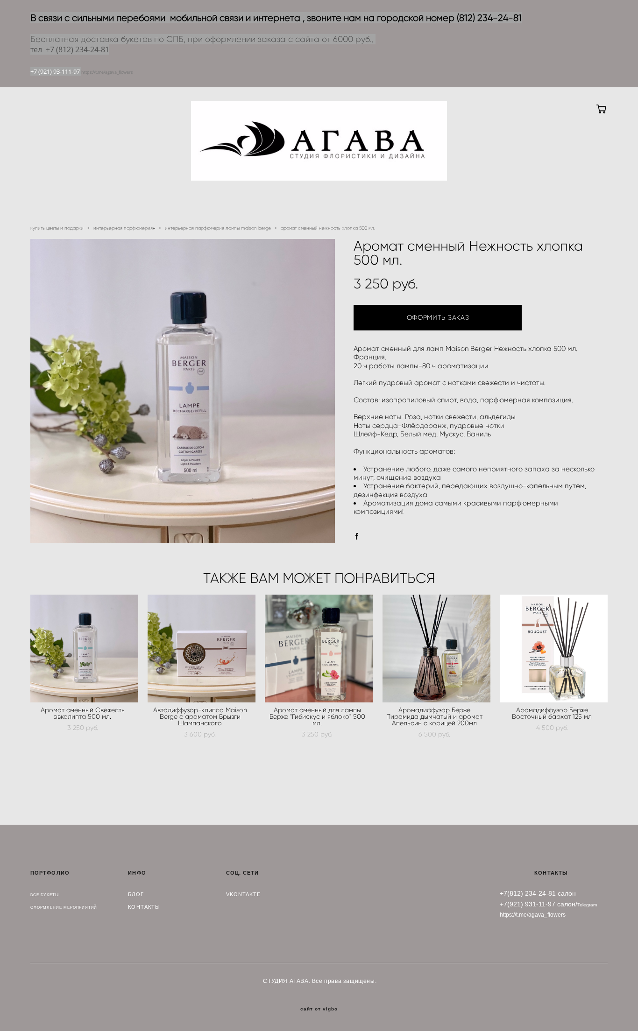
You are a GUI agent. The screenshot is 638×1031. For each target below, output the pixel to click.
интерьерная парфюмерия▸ (124, 228)
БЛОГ (135, 894)
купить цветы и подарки (57, 228)
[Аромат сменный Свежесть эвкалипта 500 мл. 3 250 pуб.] (84, 648)
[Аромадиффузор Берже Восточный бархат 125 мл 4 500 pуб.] (554, 648)
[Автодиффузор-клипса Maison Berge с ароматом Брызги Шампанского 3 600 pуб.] (201, 648)
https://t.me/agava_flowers (107, 72)
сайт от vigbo (319, 1009)
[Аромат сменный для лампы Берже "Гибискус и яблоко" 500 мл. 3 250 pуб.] (319, 648)
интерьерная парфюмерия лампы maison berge (218, 228)
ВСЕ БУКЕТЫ (44, 895)
